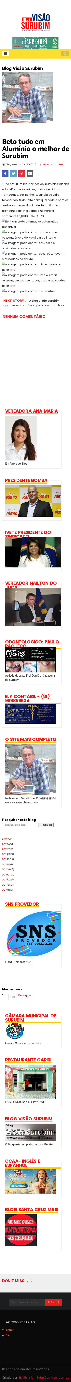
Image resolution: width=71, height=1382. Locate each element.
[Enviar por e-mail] (30, 173)
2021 (7, 864)
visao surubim (53, 164)
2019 (8, 874)
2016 (7, 889)
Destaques (20, 996)
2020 (8, 869)
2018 (8, 879)
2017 (8, 884)
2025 (7, 844)
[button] (5, 53)
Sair (8, 1335)
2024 (8, 849)
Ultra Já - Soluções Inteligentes (46, 1377)
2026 (7, 839)
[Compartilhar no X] (13, 173)
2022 (8, 859)
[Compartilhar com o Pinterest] (21, 173)
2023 (8, 854)
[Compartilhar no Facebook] (5, 173)
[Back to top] (61, 1372)
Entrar (10, 1329)
